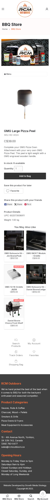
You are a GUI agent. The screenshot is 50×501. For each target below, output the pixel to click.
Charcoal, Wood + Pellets (14, 412)
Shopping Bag (16, 364)
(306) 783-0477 (9, 443)
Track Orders (16, 355)
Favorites (34, 355)
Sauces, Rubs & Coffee (13, 408)
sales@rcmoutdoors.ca (13, 447)
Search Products (16, 344)
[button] (13, 190)
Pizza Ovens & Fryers (12, 420)
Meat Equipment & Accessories (17, 425)
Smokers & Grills (9, 416)
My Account (34, 343)
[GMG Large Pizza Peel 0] (25, 104)
